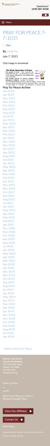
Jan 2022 (8, 181)
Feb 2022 (9, 177)
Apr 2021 (9, 214)
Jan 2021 (8, 224)
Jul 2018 (8, 333)
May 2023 (9, 123)
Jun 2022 (8, 163)
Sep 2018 (9, 326)
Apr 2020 (9, 257)
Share (8, 45)
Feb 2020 (9, 264)
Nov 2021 (9, 188)
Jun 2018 (8, 336)
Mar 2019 (9, 304)
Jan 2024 (8, 94)
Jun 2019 (8, 293)
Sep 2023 (9, 109)
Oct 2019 (9, 279)
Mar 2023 (9, 131)
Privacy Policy (8, 427)
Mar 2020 (9, 261)
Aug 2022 (9, 156)
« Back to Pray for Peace (17, 348)
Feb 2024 (9, 91)
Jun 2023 (8, 120)
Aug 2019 (9, 286)
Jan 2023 (8, 138)
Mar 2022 (9, 174)
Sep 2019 (9, 282)
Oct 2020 (9, 235)
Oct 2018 (9, 322)
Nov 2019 (9, 275)
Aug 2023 (9, 113)
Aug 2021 (9, 199)
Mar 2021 (9, 217)
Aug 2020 (9, 242)
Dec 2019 (9, 271)
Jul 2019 (8, 289)
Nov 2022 (9, 145)
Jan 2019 (8, 311)
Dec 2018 (9, 315)
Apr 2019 (9, 300)
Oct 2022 (9, 149)
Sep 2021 (9, 196)
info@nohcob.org (10, 373)
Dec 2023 (9, 98)
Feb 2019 (9, 307)
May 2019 (9, 297)
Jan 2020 (8, 268)
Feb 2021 (9, 221)
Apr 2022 (9, 170)
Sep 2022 (9, 152)
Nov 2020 (9, 232)
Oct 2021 (9, 192)
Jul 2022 (8, 159)
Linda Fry (12, 51)
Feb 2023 (9, 134)
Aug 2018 (9, 329)
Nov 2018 (9, 318)
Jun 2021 (8, 206)
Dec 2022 (9, 141)
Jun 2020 (8, 250)
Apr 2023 (9, 127)
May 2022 (9, 167)
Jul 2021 (8, 203)
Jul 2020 (8, 246)
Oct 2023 (9, 105)
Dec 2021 (9, 185)
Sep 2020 (9, 239)
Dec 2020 (9, 228)
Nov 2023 (9, 102)
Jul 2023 (8, 116)
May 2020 (9, 253)
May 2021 (9, 210)
